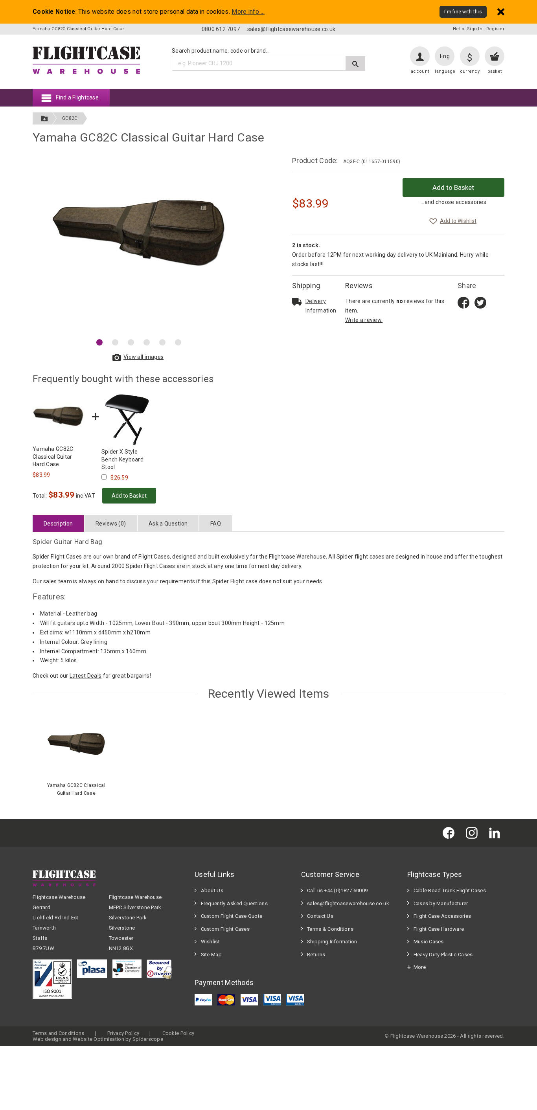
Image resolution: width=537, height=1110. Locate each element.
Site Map (211, 954)
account (420, 71)
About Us (212, 890)
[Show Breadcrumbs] (44, 118)
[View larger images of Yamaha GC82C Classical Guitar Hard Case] (138, 244)
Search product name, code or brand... (221, 51)
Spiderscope (147, 1039)
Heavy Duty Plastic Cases (443, 954)
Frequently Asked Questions (234, 903)
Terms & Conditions (330, 929)
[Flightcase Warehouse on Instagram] (474, 833)
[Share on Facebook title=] (463, 302)
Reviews (359, 285)
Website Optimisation (98, 1039)
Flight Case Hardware (439, 929)
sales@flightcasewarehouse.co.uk (291, 29)
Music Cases (429, 942)
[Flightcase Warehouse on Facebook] (450, 833)
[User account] (420, 56)
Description (58, 523)
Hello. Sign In (467, 28)
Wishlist (210, 942)
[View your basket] (494, 56)
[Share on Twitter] (480, 302)
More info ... (248, 11)
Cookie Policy (178, 1033)
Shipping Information (332, 942)
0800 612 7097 (221, 29)
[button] (99, 342)
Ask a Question (168, 523)
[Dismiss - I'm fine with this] (500, 12)
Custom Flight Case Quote (232, 916)
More (420, 967)
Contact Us (320, 916)
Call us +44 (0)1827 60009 (337, 890)
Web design (47, 1039)
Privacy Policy (123, 1033)
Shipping (306, 285)
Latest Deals (85, 676)
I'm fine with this (463, 12)
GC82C (69, 118)
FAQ (215, 523)
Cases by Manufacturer (441, 903)
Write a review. (364, 320)
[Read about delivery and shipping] (297, 301)
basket (494, 71)
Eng (445, 56)
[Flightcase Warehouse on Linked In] (496, 833)
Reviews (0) (111, 523)
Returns (316, 954)
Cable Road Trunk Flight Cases (450, 890)
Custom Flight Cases (225, 929)
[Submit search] (355, 63)
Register (495, 28)
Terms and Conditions (59, 1033)
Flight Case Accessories (442, 916)
